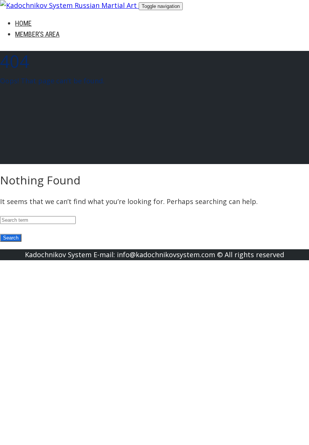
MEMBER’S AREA (37, 34)
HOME (23, 23)
